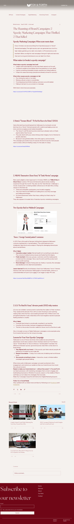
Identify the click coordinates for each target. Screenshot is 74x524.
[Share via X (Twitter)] (17, 389)
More (60, 14)
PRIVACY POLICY (55, 493)
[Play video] (37, 104)
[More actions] (60, 24)
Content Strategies (20, 14)
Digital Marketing (32, 14)
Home (40, 459)
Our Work (41, 466)
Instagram (53, 14)
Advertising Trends (44, 14)
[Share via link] (24, 389)
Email (2, 476)
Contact (40, 469)
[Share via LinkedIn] (21, 389)
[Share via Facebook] (14, 389)
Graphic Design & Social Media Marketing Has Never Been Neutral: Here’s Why (22, 423)
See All (63, 402)
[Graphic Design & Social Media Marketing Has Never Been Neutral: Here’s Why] (22, 412)
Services (40, 461)
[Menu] (5, 5)
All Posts (11, 14)
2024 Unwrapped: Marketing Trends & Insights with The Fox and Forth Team (51, 423)
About (40, 464)
